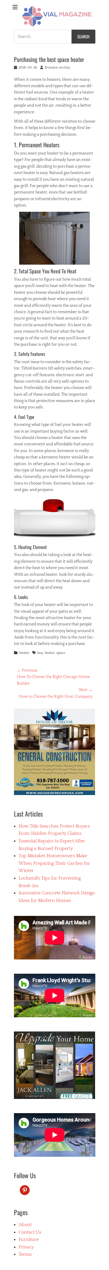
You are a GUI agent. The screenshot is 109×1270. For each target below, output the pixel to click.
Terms (25, 1254)
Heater (24, 653)
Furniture (29, 1239)
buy (40, 653)
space (60, 653)
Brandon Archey (57, 67)
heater (50, 653)
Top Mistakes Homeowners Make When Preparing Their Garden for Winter (54, 863)
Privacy (26, 1247)
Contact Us (30, 1232)
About (25, 1224)
